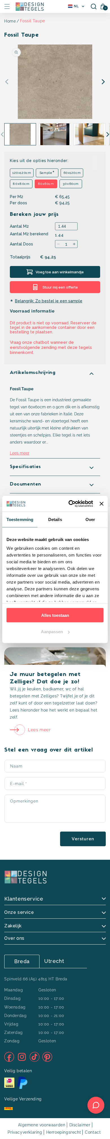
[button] (7, 6)
